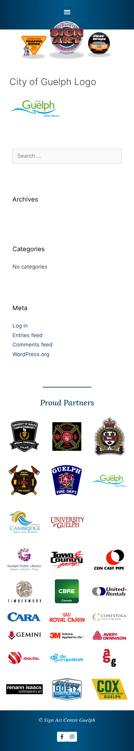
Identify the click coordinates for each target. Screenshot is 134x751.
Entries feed (27, 335)
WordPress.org (30, 354)
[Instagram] (72, 737)
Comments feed (32, 345)
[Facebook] (62, 737)
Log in (20, 326)
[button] (67, 11)
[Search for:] (67, 156)
